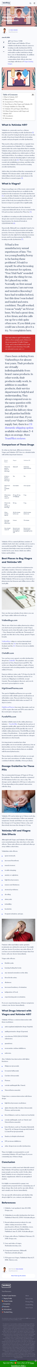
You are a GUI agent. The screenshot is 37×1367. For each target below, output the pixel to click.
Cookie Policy (29, 1305)
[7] (22, 239)
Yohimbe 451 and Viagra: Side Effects (17, 109)
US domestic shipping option (19, 426)
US (15, 644)
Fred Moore (14, 30)
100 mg (17, 496)
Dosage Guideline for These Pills (14, 107)
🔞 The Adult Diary (7, 1312)
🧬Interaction (5, 1307)
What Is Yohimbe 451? (11, 97)
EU (14, 646)
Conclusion (9, 116)
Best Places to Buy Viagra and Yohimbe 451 (18, 104)
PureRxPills (13, 724)
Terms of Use (29, 1299)
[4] (3, 196)
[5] (31, 212)
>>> (23, 349)
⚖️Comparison (13, 12)
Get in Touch (29, 1308)
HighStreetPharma (8, 707)
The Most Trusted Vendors (9, 1296)
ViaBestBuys (25, 338)
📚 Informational (6, 1309)
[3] (22, 178)
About (27, 1296)
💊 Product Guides (7, 1301)
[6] (14, 223)
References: (8, 118)
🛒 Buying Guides (7, 1298)
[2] (18, 160)
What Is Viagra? (9, 99)
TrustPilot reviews (15, 438)
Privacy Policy (29, 1302)
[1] (33, 132)
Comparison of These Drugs (14, 102)
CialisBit (12, 660)
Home (4, 12)
